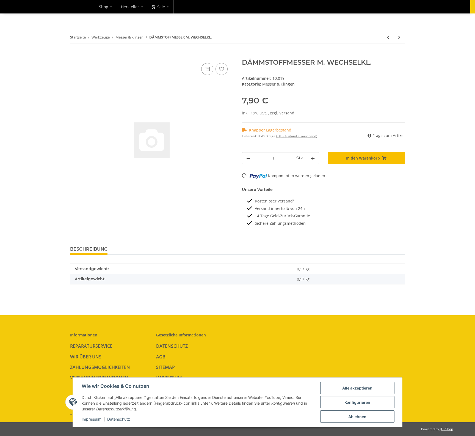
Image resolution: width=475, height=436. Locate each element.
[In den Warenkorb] (74, 56)
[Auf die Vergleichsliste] (207, 69)
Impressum (91, 419)
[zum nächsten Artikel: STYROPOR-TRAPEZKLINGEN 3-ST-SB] (399, 37)
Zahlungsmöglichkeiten (100, 367)
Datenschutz (172, 346)
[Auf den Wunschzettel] (222, 69)
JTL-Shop (446, 429)
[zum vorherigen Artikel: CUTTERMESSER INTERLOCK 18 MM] (388, 37)
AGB (160, 357)
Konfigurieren (357, 402)
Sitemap (165, 367)
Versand (286, 113)
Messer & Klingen (278, 84)
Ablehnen (357, 416)
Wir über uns (85, 357)
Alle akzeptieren (357, 388)
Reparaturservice (91, 346)
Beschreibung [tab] (88, 249)
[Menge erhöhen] (313, 158)
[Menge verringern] (248, 158)
